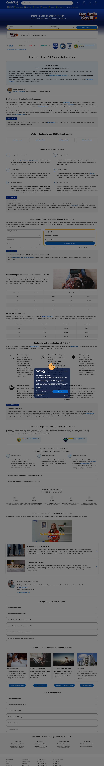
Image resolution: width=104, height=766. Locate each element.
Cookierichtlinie (39, 395)
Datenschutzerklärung (40, 394)
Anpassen (43, 391)
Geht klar (60, 391)
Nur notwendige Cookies (63, 370)
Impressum (66, 395)
